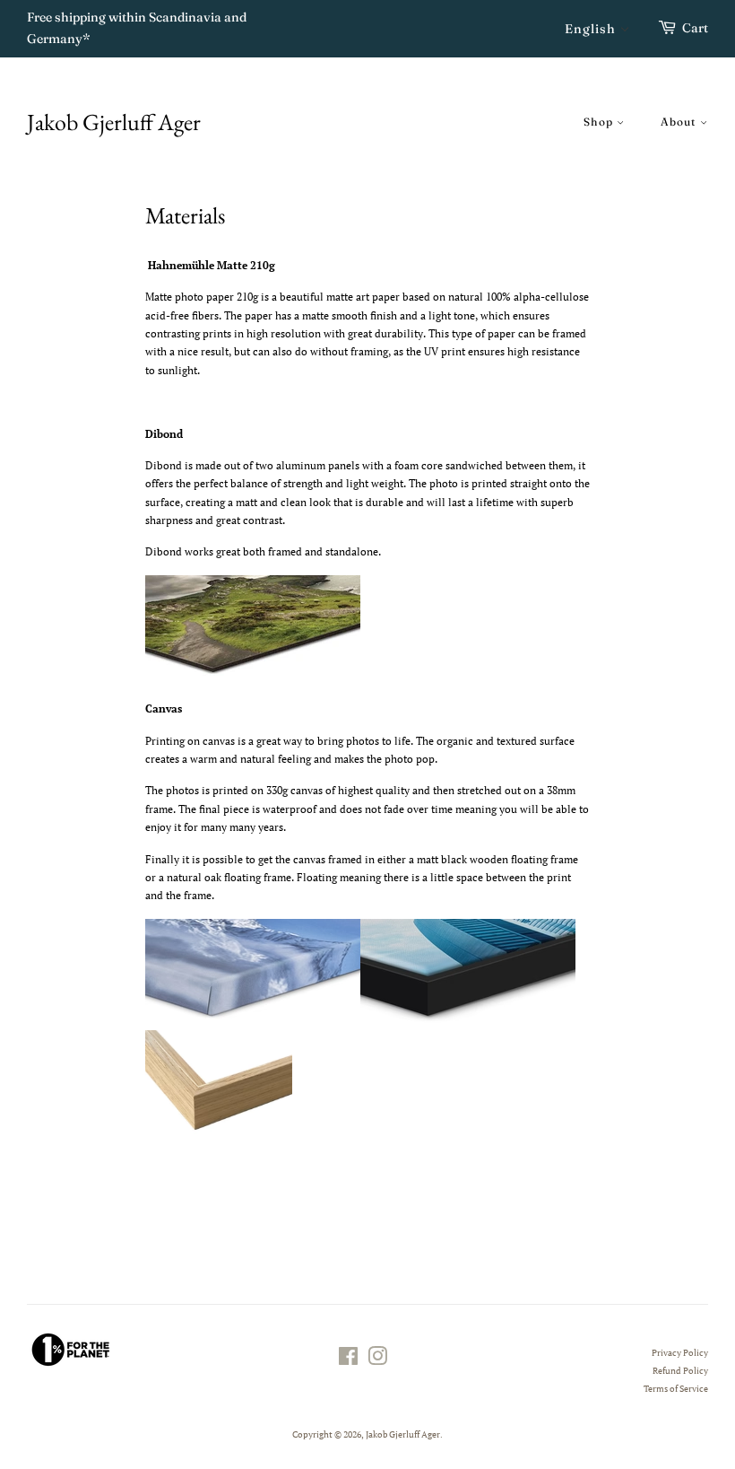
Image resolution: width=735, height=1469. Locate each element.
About (680, 121)
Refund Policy (680, 1370)
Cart (695, 28)
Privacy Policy (680, 1352)
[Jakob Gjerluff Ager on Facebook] (348, 1360)
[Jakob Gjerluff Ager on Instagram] (377, 1360)
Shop (600, 121)
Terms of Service (676, 1388)
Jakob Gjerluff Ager (114, 122)
